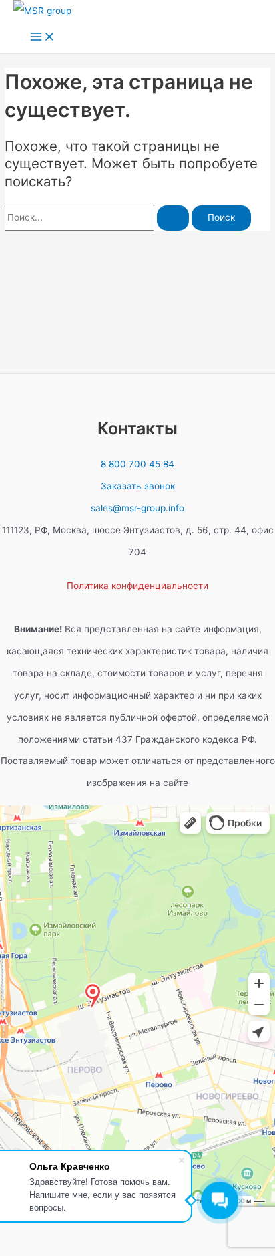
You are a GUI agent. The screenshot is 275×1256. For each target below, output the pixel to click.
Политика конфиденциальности (137, 585)
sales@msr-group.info (137, 508)
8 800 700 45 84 (137, 464)
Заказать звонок (138, 486)
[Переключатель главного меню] (42, 37)
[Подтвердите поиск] (173, 218)
